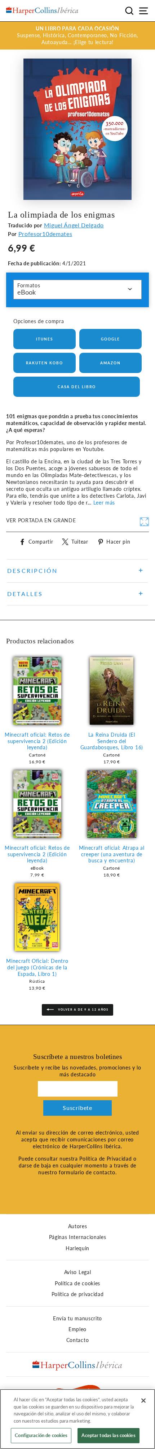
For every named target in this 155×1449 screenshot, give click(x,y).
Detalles (25, 593)
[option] (77, 35)
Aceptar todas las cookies (108, 1435)
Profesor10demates (45, 233)
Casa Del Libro (77, 387)
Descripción (32, 570)
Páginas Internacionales (77, 1237)
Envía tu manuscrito (77, 1318)
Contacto (77, 1340)
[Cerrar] (143, 1401)
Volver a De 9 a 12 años (82, 1009)
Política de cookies (77, 1283)
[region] (77, 1419)
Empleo (77, 1329)
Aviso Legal (77, 1272)
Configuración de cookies (41, 1435)
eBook (26, 292)
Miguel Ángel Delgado (74, 225)
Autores (77, 1226)
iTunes (44, 339)
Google (110, 339)
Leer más (104, 503)
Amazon (110, 363)
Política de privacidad (78, 1294)
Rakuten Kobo (44, 363)
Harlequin (77, 1248)
